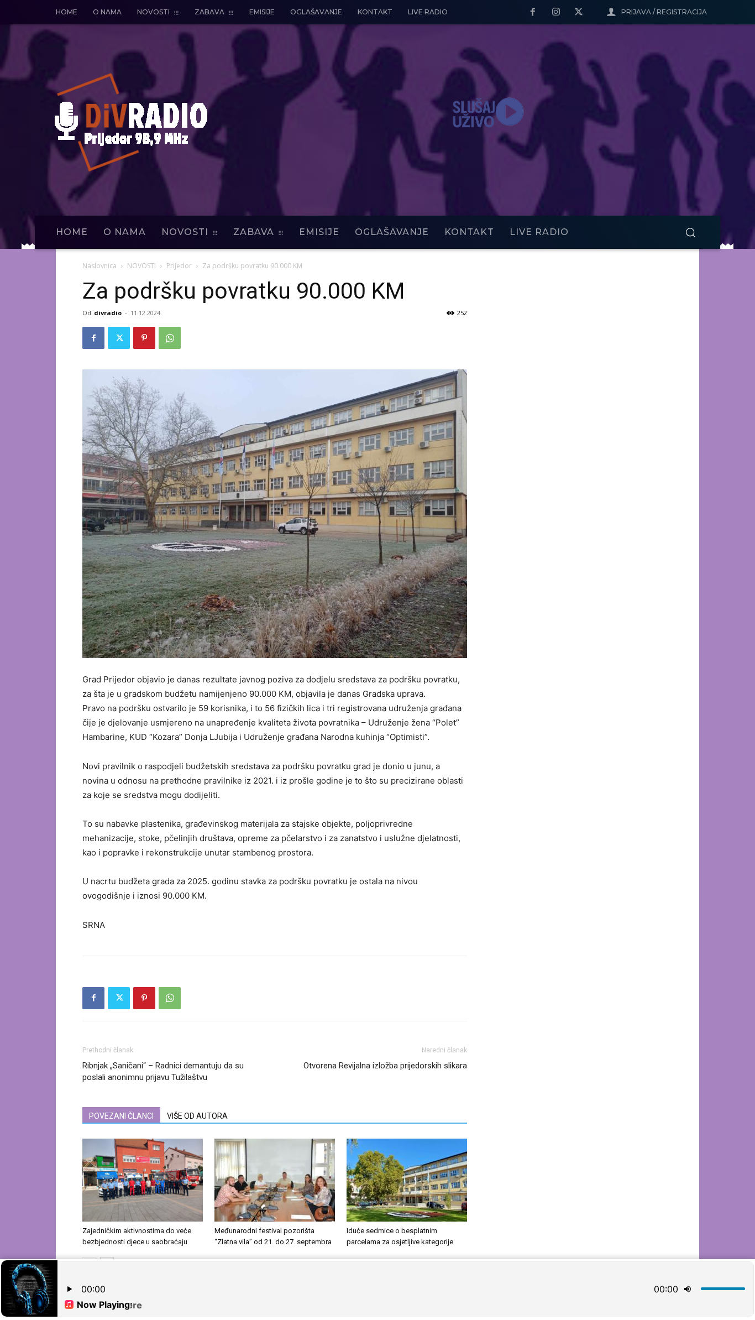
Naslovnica (99, 265)
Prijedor (179, 265)
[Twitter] (578, 12)
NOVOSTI (141, 265)
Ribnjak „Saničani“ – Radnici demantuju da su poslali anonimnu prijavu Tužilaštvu (163, 1071)
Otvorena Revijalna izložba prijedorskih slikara (385, 1066)
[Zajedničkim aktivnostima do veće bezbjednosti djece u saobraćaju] (142, 1180)
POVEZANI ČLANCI (121, 1116)
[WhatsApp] (170, 338)
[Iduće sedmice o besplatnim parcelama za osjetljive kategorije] (407, 1180)
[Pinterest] (144, 338)
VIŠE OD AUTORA (197, 1116)
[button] (690, 232)
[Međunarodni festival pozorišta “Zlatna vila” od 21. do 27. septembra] (274, 1180)
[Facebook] (532, 12)
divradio (108, 313)
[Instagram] (556, 12)
